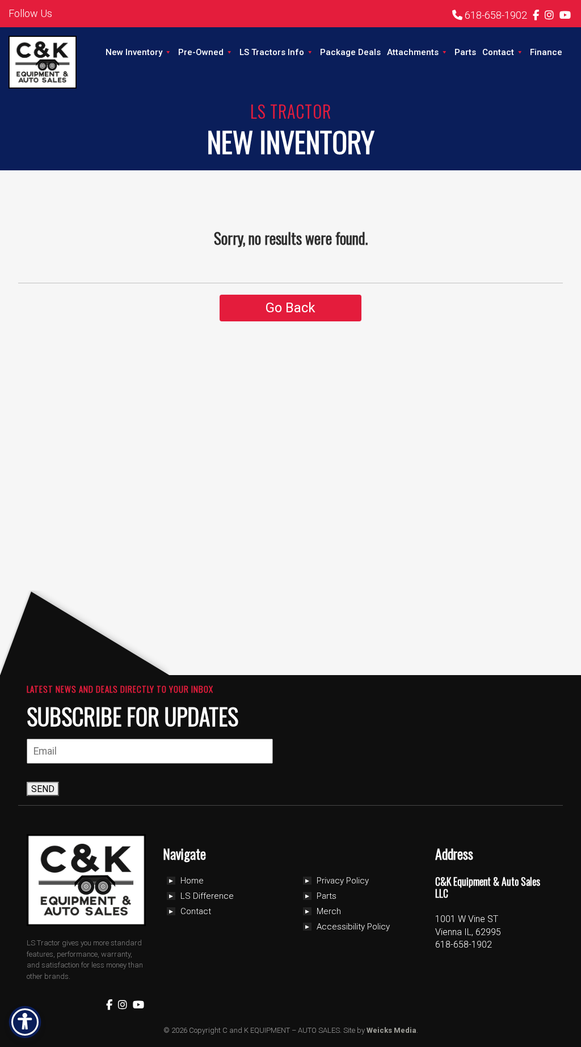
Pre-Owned (201, 52)
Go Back (290, 308)
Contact (498, 52)
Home (192, 881)
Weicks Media (391, 1030)
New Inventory (134, 52)
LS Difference (207, 896)
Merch (329, 911)
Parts (465, 52)
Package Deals (350, 52)
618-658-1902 (494, 15)
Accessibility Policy (353, 927)
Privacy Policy (343, 881)
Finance (546, 52)
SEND (42, 789)
